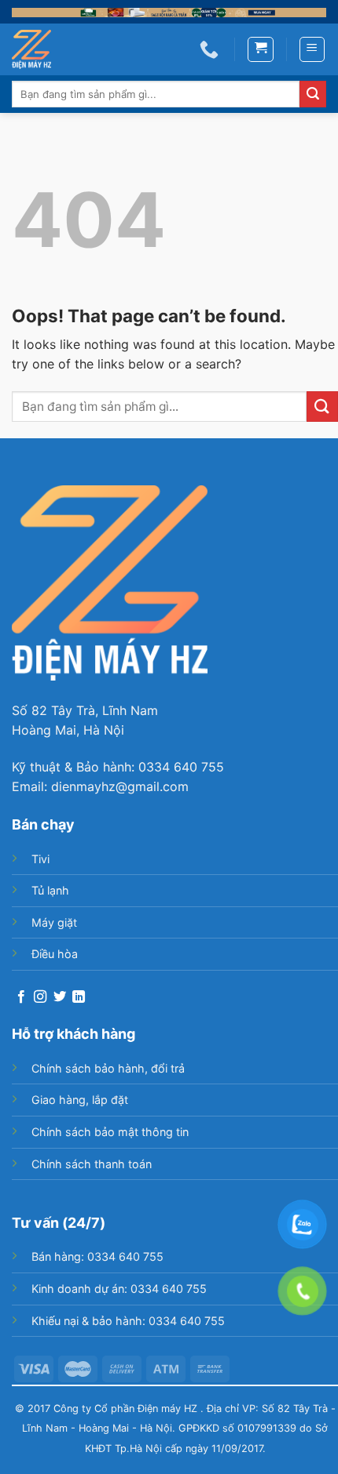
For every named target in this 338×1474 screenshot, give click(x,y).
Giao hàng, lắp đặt (79, 1099)
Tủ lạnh (50, 890)
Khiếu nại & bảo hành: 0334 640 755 (128, 1320)
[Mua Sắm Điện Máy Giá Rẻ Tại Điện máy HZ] (40, 49)
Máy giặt (54, 922)
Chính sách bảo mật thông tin (110, 1131)
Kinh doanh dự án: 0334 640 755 (119, 1288)
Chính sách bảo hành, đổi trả (108, 1068)
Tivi (40, 859)
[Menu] (312, 49)
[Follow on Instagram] (40, 997)
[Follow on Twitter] (59, 997)
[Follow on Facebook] (21, 997)
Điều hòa (54, 953)
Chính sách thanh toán (91, 1164)
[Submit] (312, 94)
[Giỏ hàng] (261, 49)
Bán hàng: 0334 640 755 (97, 1256)
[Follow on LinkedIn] (78, 997)
